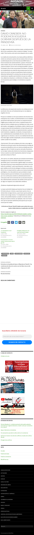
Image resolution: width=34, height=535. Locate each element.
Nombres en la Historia (7, 499)
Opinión (3, 30)
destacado (26, 253)
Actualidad (4, 473)
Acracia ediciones (5, 470)
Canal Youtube (5, 481)
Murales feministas (6, 272)
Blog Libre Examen (5, 520)
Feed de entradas (5, 453)
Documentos (4, 487)
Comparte (4, 222)
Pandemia (4, 255)
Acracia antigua (5, 511)
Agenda (3, 476)
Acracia (3, 8)
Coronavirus (5, 253)
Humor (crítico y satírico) (7, 493)
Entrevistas (4, 490)
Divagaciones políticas (6, 440)
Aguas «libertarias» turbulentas (8, 430)
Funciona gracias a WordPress (7, 533)
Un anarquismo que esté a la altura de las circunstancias (14, 433)
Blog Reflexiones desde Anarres (9, 517)
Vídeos (2, 508)
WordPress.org (4, 459)
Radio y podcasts (5, 505)
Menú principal (32, 8)
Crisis (12, 253)
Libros (2, 496)
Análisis (3, 478)
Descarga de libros (6, 484)
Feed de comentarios (6, 456)
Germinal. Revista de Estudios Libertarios (11, 514)
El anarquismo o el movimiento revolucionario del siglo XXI (8, 241)
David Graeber (18, 253)
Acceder (3, 451)
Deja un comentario (16, 45)
